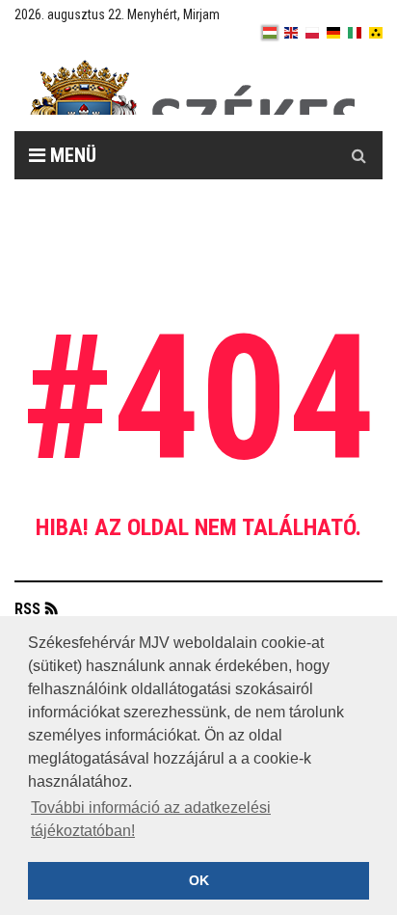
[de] (333, 33)
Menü (70, 155)
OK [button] (199, 880)
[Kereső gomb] (358, 155)
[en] (291, 33)
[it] (354, 33)
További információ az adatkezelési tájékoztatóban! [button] (151, 819)
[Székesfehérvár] (192, 87)
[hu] (270, 33)
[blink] (376, 33)
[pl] (312, 33)
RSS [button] (27, 609)
